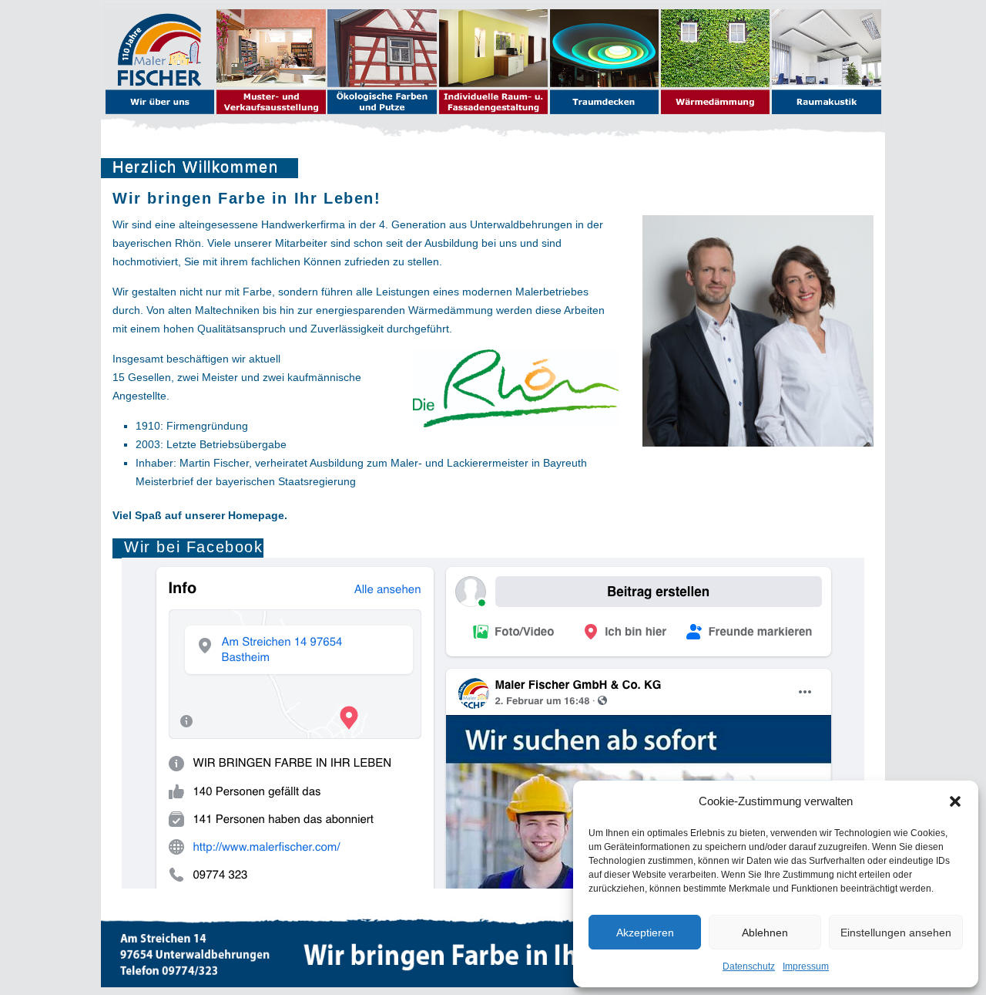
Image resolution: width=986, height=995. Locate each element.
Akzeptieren (645, 932)
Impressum (806, 966)
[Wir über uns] (161, 63)
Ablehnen (765, 932)
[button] (955, 801)
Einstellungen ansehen (895, 932)
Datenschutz (749, 966)
